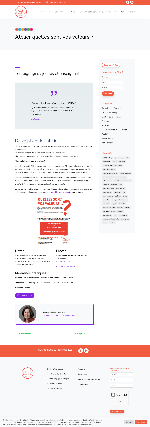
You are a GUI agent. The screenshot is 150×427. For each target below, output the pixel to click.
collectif (116, 181)
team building (107, 215)
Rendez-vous (107, 138)
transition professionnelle (111, 219)
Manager (125, 200)
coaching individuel (109, 169)
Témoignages (107, 143)
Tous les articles (111, 65)
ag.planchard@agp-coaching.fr (31, 2)
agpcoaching (118, 158)
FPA (123, 192)
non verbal (106, 204)
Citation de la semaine (111, 117)
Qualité (105, 134)
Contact (132, 12)
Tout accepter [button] (141, 422)
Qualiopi (120, 207)
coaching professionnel (110, 173)
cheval (115, 162)
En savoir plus (24, 295)
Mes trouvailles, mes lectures (114, 129)
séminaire (120, 211)
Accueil (41, 12)
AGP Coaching (107, 158)
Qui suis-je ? (111, 12)
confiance (106, 185)
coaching (122, 162)
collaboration (107, 181)
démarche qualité (108, 188)
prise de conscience (109, 207)
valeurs (105, 223)
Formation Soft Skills (55, 12)
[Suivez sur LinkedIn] (131, 2)
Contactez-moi (64, 261)
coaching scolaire (125, 173)
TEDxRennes (123, 215)
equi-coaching (120, 188)
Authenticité (107, 162)
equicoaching (107, 192)
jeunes (125, 196)
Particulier (122, 204)
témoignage (125, 219)
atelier (127, 158)
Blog (122, 12)
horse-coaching (108, 196)
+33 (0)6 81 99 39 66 (57, 2)
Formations (106, 125)
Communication (126, 181)
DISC (120, 185)
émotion (112, 223)
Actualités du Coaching (52, 315)
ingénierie (118, 196)
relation (127, 207)
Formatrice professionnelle (56, 374)
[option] (63, 104)
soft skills (106, 211)
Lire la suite (45, 119)
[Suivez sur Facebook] (127, 2)
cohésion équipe (120, 177)
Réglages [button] (129, 422)
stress (113, 211)
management (116, 200)
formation (117, 192)
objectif (114, 204)
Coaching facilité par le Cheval (91, 12)
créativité (114, 185)
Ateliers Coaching (70, 315)
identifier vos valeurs (60, 192)
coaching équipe (108, 177)
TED (115, 215)
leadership (106, 200)
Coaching (71, 12)
